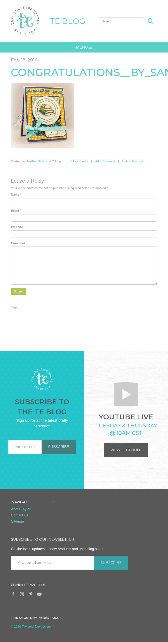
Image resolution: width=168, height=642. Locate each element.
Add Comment (105, 161)
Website (17, 227)
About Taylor (20, 509)
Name (15, 194)
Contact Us (19, 515)
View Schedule (126, 450)
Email (15, 210)
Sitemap (17, 521)
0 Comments (79, 161)
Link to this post (133, 161)
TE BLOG (67, 21)
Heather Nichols (37, 161)
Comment (18, 243)
